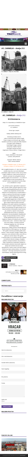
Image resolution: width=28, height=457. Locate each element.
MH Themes (22, 455)
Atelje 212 (21, 115)
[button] (25, 43)
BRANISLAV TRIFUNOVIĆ (10, 257)
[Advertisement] (14, 14)
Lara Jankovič (6, 260)
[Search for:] (14, 291)
